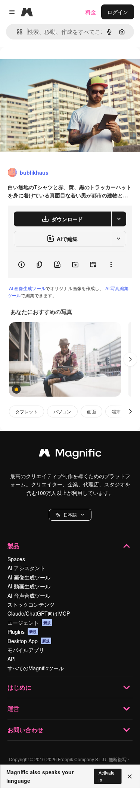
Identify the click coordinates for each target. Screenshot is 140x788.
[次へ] (130, 359)
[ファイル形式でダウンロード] (118, 219)
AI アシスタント (26, 568)
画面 (91, 411)
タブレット (26, 411)
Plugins (22, 631)
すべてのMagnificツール (35, 668)
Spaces (16, 559)
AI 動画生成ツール (28, 586)
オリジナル (51, 64)
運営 (13, 708)
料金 (90, 12)
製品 (13, 545)
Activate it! (107, 776)
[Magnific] (70, 454)
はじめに (19, 687)
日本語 (70, 514)
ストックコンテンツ (31, 604)
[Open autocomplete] (16, 32)
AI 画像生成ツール (27, 288)
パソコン (62, 411)
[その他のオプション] (110, 264)
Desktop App (28, 641)
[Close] (130, 776)
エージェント (29, 622)
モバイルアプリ (25, 650)
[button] (70, 515)
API (11, 659)
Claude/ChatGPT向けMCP (38, 613)
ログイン (117, 12)
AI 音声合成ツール (28, 595)
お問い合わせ (25, 729)
